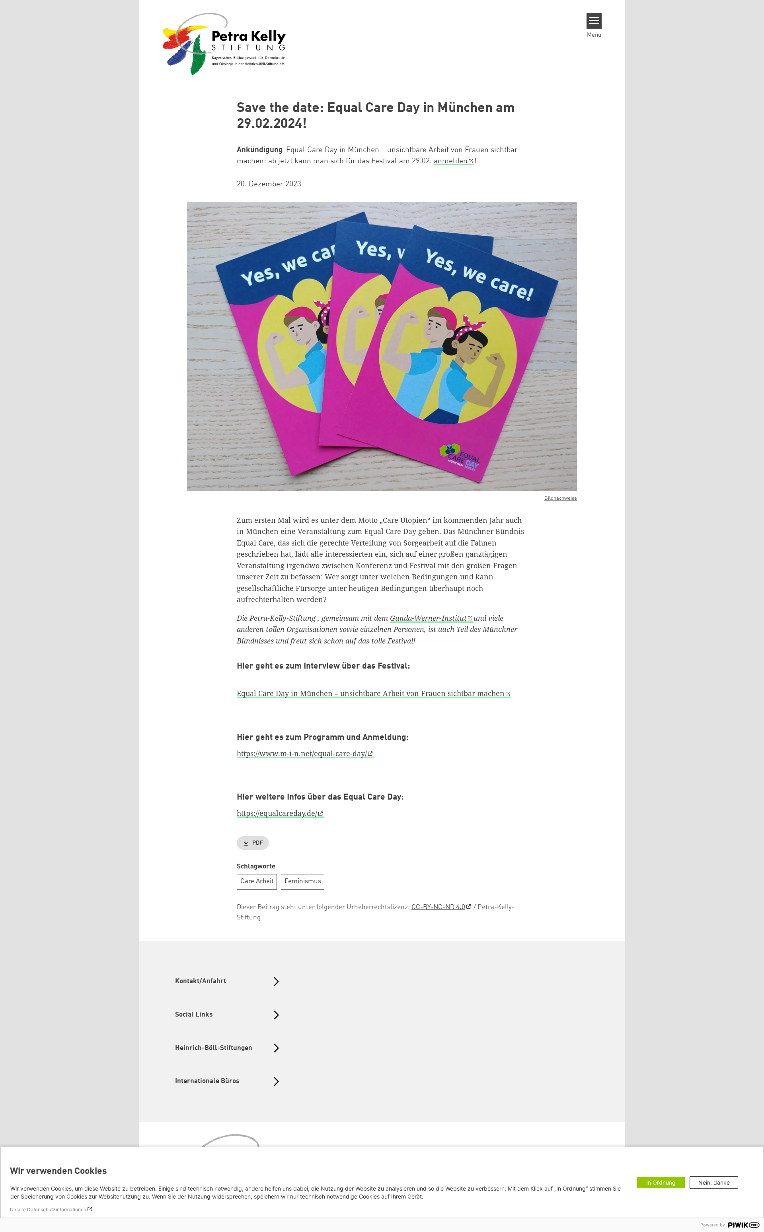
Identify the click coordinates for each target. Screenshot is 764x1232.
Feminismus (303, 881)
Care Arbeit (257, 881)
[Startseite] (224, 43)
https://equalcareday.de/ (277, 813)
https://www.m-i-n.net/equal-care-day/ (302, 753)
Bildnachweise (560, 498)
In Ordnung (661, 1182)
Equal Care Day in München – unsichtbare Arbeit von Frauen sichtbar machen (371, 693)
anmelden (451, 161)
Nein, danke (714, 1182)
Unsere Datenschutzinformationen (48, 1209)
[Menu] (594, 21)
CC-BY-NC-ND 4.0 (438, 907)
